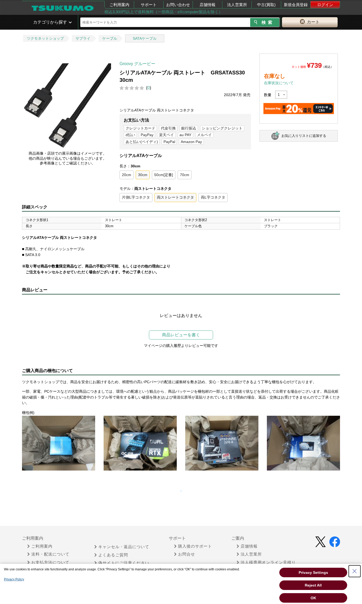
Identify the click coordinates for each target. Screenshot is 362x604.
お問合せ (186, 554)
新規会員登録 (296, 4)
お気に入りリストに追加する (303, 136)
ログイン (325, 4)
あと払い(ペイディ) (142, 142)
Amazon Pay (191, 142)
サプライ (83, 38)
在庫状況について (279, 83)
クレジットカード (140, 128)
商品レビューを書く (181, 335)
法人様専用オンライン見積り (268, 562)
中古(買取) (266, 4)
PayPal (169, 142)
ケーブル (109, 38)
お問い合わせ (178, 4)
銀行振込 (188, 128)
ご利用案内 (119, 4)
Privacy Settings (313, 572)
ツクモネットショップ (45, 38)
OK (313, 598)
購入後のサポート (195, 546)
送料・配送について (50, 554)
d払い (130, 135)
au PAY (185, 135)
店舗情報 (207, 4)
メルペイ (204, 135)
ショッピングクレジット (222, 128)
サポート (149, 4)
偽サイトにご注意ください (123, 563)
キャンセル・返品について (123, 547)
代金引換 (168, 128)
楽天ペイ (166, 135)
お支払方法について (50, 562)
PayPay (147, 135)
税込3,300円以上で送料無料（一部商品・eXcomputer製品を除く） (163, 12)
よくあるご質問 (113, 555)
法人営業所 (237, 4)
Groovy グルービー (137, 63)
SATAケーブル (145, 38)
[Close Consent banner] (354, 571)
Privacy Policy (14, 579)
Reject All (313, 585)
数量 (267, 95)
